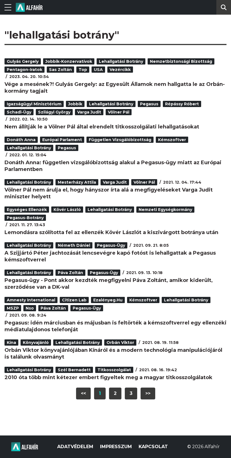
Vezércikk (120, 69)
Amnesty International (31, 300)
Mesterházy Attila (77, 182)
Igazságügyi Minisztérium (34, 103)
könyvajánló (36, 342)
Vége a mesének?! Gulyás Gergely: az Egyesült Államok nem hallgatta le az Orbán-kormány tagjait (115, 87)
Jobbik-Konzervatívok (68, 61)
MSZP (13, 308)
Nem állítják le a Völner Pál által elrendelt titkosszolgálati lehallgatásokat (102, 127)
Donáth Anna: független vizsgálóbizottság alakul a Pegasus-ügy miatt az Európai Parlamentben (113, 165)
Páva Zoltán (70, 272)
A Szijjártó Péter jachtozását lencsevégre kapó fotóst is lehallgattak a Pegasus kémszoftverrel (110, 256)
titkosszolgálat (114, 369)
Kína (11, 342)
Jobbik (75, 103)
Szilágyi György (54, 112)
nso (30, 308)
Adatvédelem (75, 446)
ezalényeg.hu (108, 300)
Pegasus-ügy (111, 245)
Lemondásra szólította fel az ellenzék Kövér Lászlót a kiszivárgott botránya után (111, 232)
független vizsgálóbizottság (120, 139)
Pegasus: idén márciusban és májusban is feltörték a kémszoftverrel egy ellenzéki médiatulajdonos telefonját (115, 326)
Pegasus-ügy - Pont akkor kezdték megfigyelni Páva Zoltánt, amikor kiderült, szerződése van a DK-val (109, 283)
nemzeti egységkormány (165, 209)
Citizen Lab (74, 300)
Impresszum (116, 446)
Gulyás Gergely (23, 61)
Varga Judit (89, 112)
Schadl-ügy (19, 112)
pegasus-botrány (25, 217)
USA (98, 69)
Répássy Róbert (182, 103)
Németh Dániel (74, 245)
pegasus (149, 103)
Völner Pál (118, 112)
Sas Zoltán (60, 69)
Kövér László (67, 209)
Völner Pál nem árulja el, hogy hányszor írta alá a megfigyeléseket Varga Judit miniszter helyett (109, 193)
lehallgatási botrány (121, 61)
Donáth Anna (21, 139)
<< (83, 393)
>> (147, 393)
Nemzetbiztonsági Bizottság (181, 61)
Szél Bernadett (74, 369)
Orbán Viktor (120, 342)
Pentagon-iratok (24, 69)
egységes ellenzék (27, 209)
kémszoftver (172, 139)
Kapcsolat (153, 446)
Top (83, 69)
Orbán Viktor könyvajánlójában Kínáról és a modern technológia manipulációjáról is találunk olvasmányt (113, 353)
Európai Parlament (62, 139)
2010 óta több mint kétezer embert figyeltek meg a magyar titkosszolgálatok (108, 377)
